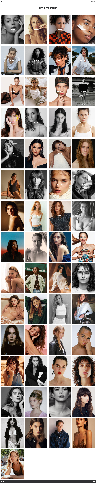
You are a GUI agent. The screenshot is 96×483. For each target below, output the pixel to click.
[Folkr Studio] (92, 1)
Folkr (13, 481)
